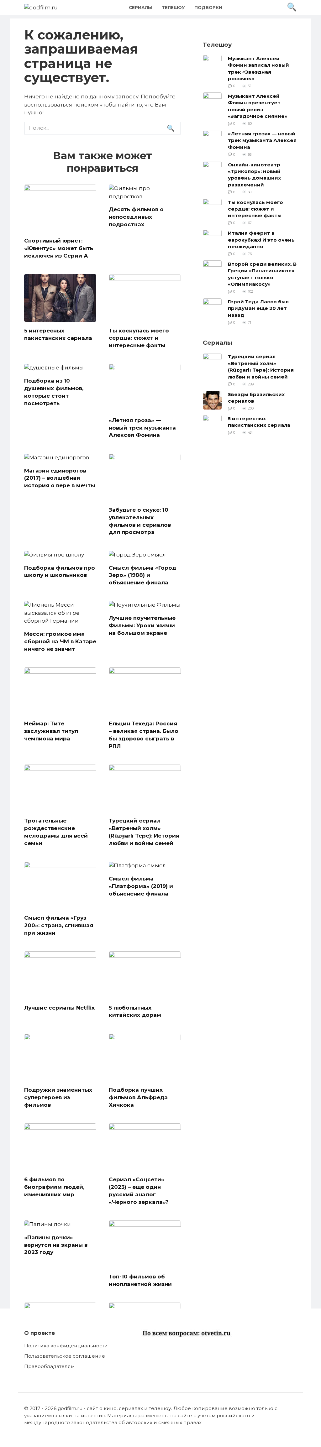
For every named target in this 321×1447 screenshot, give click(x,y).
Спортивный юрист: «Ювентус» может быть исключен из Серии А (58, 248)
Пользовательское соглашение (64, 1356)
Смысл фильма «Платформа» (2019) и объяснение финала (141, 886)
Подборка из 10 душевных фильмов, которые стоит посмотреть (53, 392)
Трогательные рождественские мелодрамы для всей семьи (56, 832)
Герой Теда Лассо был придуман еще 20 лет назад (258, 308)
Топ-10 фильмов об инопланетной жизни (140, 1280)
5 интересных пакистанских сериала (58, 334)
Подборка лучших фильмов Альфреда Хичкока (138, 1097)
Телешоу (173, 7)
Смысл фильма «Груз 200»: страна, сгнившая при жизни (58, 925)
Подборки (208, 7)
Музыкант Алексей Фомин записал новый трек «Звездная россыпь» (258, 68)
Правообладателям (49, 1366)
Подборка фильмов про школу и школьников (59, 571)
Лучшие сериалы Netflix (59, 1007)
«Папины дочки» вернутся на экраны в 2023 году (55, 1244)
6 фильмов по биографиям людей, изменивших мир (54, 1187)
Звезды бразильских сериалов (256, 397)
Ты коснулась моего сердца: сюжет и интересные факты (139, 337)
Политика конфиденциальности (66, 1346)
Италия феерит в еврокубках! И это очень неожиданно (261, 239)
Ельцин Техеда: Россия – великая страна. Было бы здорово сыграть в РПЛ (143, 734)
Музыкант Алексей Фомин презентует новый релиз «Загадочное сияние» (257, 106)
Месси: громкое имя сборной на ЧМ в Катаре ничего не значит (60, 641)
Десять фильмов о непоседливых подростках (136, 216)
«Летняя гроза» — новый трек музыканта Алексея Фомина (142, 427)
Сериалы (140, 7)
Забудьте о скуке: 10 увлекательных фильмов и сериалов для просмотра (140, 521)
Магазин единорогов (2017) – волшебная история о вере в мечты (59, 477)
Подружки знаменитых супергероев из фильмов (58, 1097)
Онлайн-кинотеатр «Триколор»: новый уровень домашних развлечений (254, 174)
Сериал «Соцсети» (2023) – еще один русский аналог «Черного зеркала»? (139, 1190)
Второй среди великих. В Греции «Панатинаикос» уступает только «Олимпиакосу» (262, 274)
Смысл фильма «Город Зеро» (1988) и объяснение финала (142, 575)
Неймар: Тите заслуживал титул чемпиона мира (51, 731)
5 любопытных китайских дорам (135, 1011)
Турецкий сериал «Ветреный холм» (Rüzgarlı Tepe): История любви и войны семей (144, 832)
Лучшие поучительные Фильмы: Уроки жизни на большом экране (142, 625)
